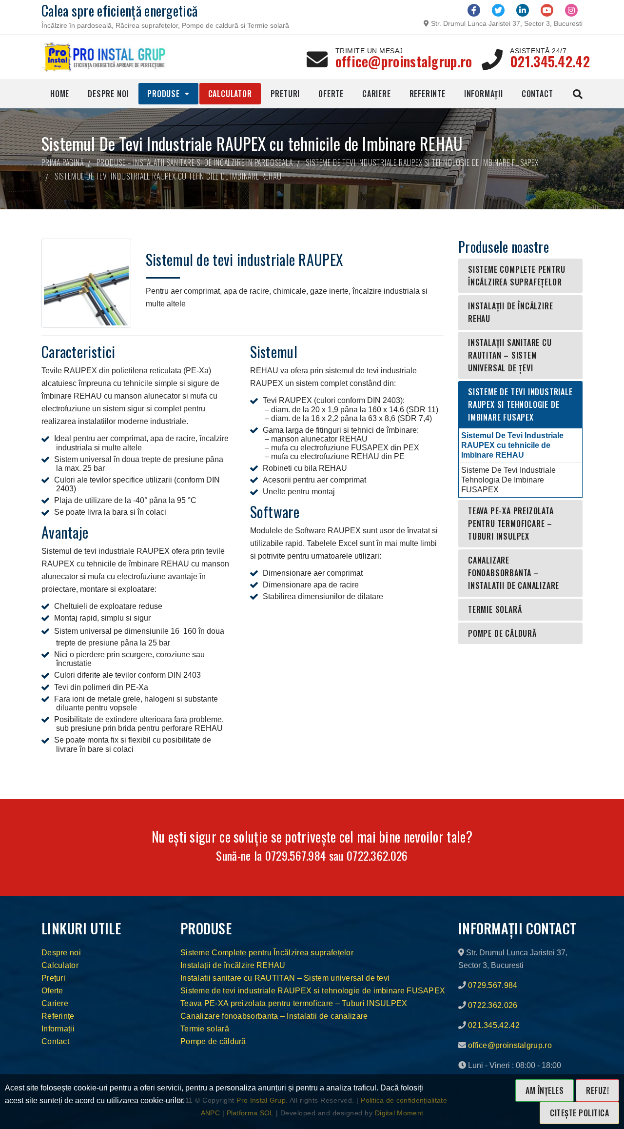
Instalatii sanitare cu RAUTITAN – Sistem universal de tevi (285, 978)
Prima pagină (62, 162)
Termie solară (495, 609)
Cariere (376, 94)
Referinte (428, 94)
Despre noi (61, 952)
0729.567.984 (295, 855)
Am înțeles (545, 1090)
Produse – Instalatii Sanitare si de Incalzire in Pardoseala (194, 162)
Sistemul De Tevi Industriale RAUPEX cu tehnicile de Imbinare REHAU (512, 445)
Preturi (285, 94)
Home (59, 94)
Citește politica (579, 1113)
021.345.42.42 (550, 61)
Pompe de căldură (502, 633)
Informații (483, 94)
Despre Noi (108, 94)
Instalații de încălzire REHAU (510, 312)
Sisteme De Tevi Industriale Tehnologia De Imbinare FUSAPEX (508, 480)
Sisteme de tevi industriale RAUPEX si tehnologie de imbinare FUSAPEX (422, 162)
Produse (163, 94)
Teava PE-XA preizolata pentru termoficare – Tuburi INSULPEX (511, 523)
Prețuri (53, 978)
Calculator (230, 94)
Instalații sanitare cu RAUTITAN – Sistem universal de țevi (510, 355)
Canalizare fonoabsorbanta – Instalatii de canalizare (513, 572)
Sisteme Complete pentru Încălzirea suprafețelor (516, 275)
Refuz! (597, 1090)
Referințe (58, 1016)
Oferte (331, 94)
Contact (537, 94)
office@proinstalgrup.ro (403, 61)
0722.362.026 (377, 855)
